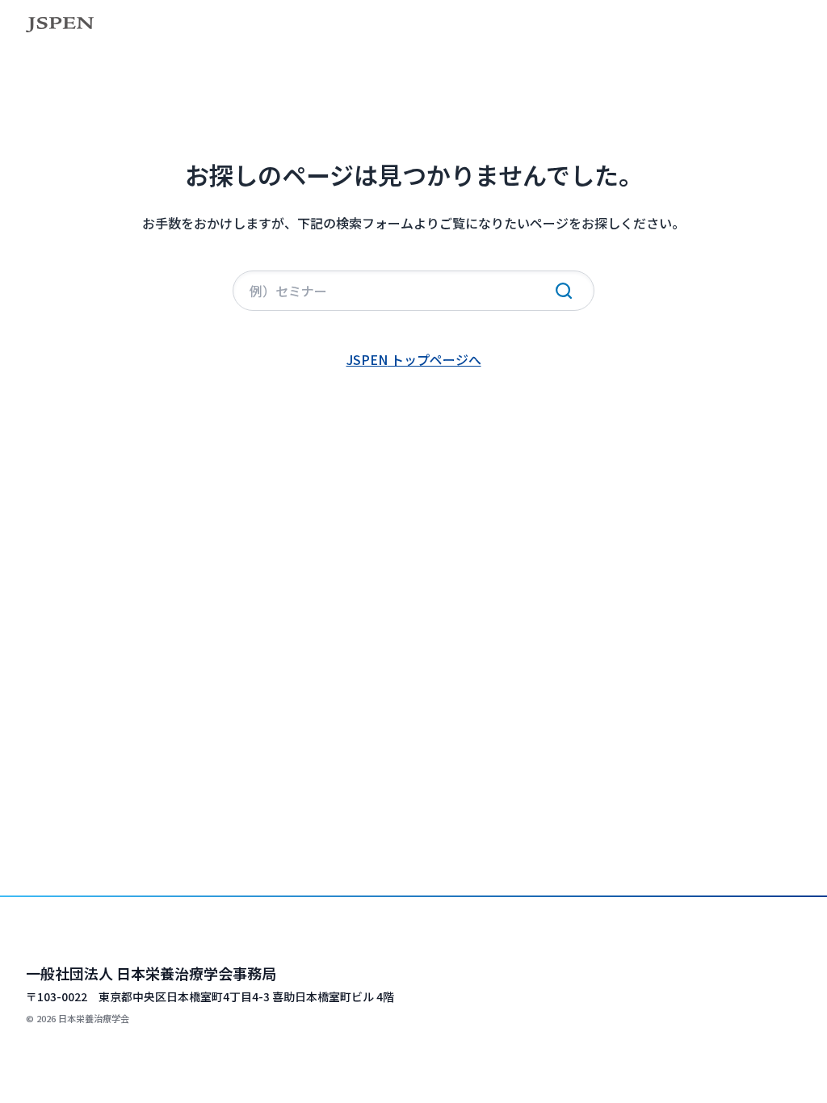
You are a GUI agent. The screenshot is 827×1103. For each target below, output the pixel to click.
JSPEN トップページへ (413, 359)
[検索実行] (564, 290)
